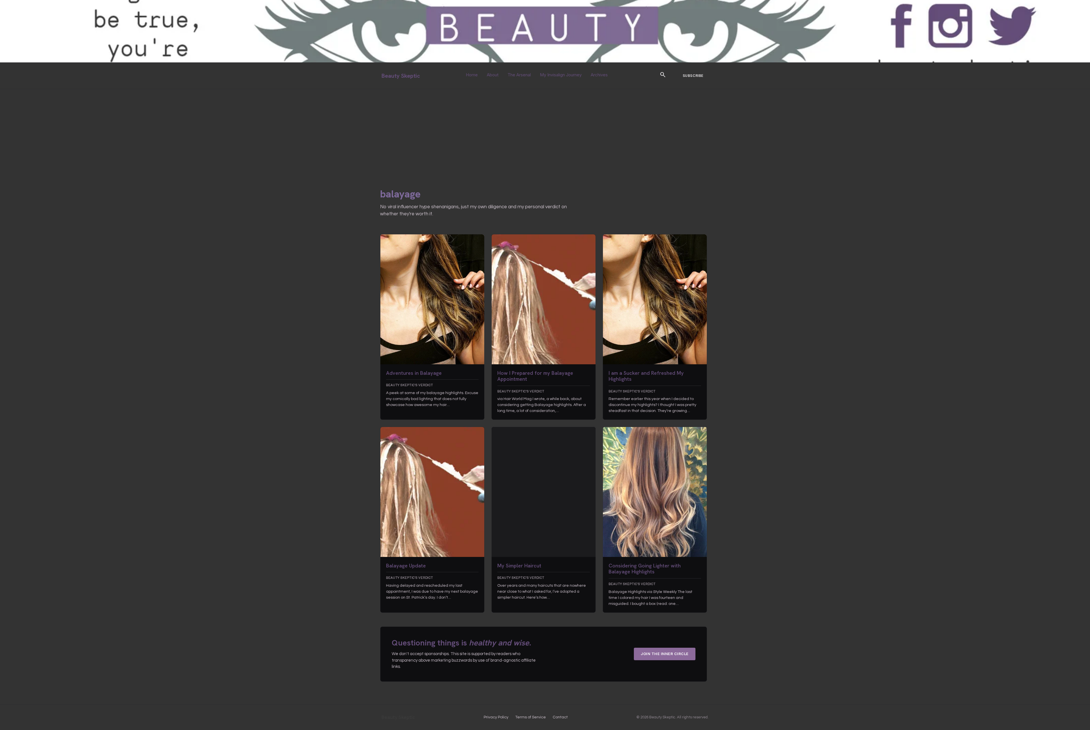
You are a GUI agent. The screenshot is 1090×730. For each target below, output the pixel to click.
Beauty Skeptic (401, 75)
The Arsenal (519, 74)
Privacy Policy (496, 717)
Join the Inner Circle (665, 653)
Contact (560, 717)
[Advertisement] (545, 131)
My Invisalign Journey (561, 74)
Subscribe (693, 75)
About (492, 74)
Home (472, 74)
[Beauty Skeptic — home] (545, 61)
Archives (599, 74)
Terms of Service (530, 717)
